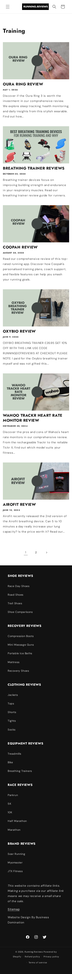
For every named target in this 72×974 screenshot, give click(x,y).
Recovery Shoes (18, 670)
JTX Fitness (15, 871)
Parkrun (13, 795)
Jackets (13, 695)
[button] (7, 6)
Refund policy (32, 956)
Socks (12, 729)
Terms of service (38, 962)
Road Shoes (15, 594)
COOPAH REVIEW (20, 247)
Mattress (14, 662)
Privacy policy (51, 956)
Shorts (12, 712)
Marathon (14, 829)
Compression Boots (21, 636)
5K (9, 803)
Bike (10, 762)
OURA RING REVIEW (23, 84)
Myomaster (15, 862)
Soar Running (16, 854)
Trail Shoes (15, 603)
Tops (11, 703)
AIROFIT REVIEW (19, 504)
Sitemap (14, 909)
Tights (12, 720)
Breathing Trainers (20, 771)
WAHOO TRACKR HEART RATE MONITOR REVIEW (32, 418)
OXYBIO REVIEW (19, 331)
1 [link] (25, 552)
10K (10, 812)
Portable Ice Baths (20, 653)
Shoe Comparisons (20, 612)
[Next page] (46, 552)
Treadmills (14, 753)
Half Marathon (17, 821)
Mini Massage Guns (21, 644)
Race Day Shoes (18, 586)
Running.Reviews (34, 951)
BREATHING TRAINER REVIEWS (34, 168)
